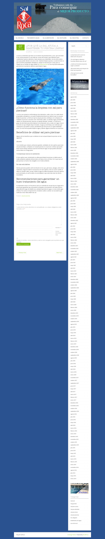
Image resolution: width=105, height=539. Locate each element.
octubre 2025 (74, 125)
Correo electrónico (59, 232)
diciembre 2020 (74, 279)
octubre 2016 (74, 408)
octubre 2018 (74, 352)
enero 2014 (73, 478)
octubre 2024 (74, 158)
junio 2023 (73, 203)
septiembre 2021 (75, 254)
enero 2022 (73, 243)
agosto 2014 (74, 470)
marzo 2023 (73, 212)
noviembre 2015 (75, 439)
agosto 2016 (74, 414)
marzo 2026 (73, 111)
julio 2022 (73, 226)
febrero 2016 (74, 431)
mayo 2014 (73, 476)
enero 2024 (73, 184)
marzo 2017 (73, 394)
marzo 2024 (73, 178)
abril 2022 (73, 234)
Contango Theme (71, 534)
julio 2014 (73, 473)
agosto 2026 (74, 97)
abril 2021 (73, 268)
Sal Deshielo (20, 38)
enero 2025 (73, 150)
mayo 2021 (73, 265)
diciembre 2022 (74, 220)
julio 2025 (73, 133)
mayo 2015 (73, 453)
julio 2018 (73, 360)
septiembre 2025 (75, 128)
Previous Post (21, 252)
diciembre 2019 (74, 313)
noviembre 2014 (75, 467)
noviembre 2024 (75, 156)
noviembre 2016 (75, 405)
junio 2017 (73, 386)
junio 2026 (73, 102)
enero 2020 (73, 310)
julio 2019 (73, 327)
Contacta (85, 38)
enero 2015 (73, 464)
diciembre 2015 (74, 436)
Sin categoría (74, 517)
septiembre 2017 (75, 383)
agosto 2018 (74, 358)
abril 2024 (73, 175)
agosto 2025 (74, 130)
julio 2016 (73, 417)
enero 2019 (73, 344)
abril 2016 (73, 425)
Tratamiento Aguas (33, 38)
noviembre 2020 (75, 282)
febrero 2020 (74, 307)
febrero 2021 (74, 273)
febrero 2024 (74, 181)
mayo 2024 (73, 172)
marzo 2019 (73, 338)
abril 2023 (73, 209)
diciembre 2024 (74, 153)
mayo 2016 (73, 422)
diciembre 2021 (74, 245)
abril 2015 (73, 456)
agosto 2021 (74, 257)
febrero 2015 (74, 461)
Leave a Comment (38, 52)
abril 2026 (73, 108)
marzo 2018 (73, 372)
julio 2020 (73, 293)
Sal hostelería (61, 38)
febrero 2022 (74, 240)
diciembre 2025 (74, 119)
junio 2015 (73, 450)
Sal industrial (74, 38)
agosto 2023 (74, 198)
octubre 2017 (74, 380)
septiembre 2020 (75, 288)
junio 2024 (73, 170)
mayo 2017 (73, 389)
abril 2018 (73, 369)
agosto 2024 (74, 164)
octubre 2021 (74, 251)
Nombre (57, 227)
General (73, 501)
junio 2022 (73, 229)
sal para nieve (74, 512)
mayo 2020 (73, 299)
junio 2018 (73, 363)
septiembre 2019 (75, 321)
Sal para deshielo (75, 509)
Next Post (59, 252)
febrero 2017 (74, 397)
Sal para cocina (74, 506)
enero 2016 (73, 433)
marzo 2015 (73, 459)
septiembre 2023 (75, 195)
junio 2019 (73, 330)
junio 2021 (73, 262)
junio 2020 (73, 296)
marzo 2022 (73, 237)
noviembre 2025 (75, 122)
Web (56, 235)
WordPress (86, 534)
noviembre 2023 (75, 189)
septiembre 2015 (75, 445)
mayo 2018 (73, 366)
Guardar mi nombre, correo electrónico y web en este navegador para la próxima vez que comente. (40, 241)
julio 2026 (73, 100)
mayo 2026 (73, 105)
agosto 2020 (74, 290)
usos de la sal (74, 523)
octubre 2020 (74, 285)
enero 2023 (73, 217)
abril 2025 (73, 142)
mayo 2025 (73, 139)
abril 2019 (73, 335)
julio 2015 (73, 447)
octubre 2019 (74, 318)
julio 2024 (73, 167)
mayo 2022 (73, 231)
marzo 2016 (73, 428)
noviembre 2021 (75, 248)
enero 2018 (73, 375)
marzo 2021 (73, 271)
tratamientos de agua (76, 520)
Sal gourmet (74, 503)
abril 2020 (73, 302)
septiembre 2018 (75, 355)
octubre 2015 (74, 442)
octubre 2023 (74, 192)
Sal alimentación (48, 38)
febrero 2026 (74, 114)
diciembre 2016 (74, 403)
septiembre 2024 (75, 161)
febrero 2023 (74, 215)
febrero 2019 (74, 341)
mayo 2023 (73, 206)
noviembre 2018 (75, 349)
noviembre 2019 (75, 316)
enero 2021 (73, 276)
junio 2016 (73, 419)
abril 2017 (73, 391)
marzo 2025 (73, 144)
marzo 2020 (73, 304)
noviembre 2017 (75, 377)
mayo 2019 (73, 332)
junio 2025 (73, 136)
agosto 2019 (74, 324)
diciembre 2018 (74, 346)
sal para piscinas (43, 64)
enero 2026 (73, 116)
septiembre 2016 (75, 411)
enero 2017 (73, 400)
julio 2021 (73, 259)
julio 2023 (73, 201)
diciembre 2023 (74, 187)
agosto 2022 (74, 223)
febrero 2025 (74, 147)
